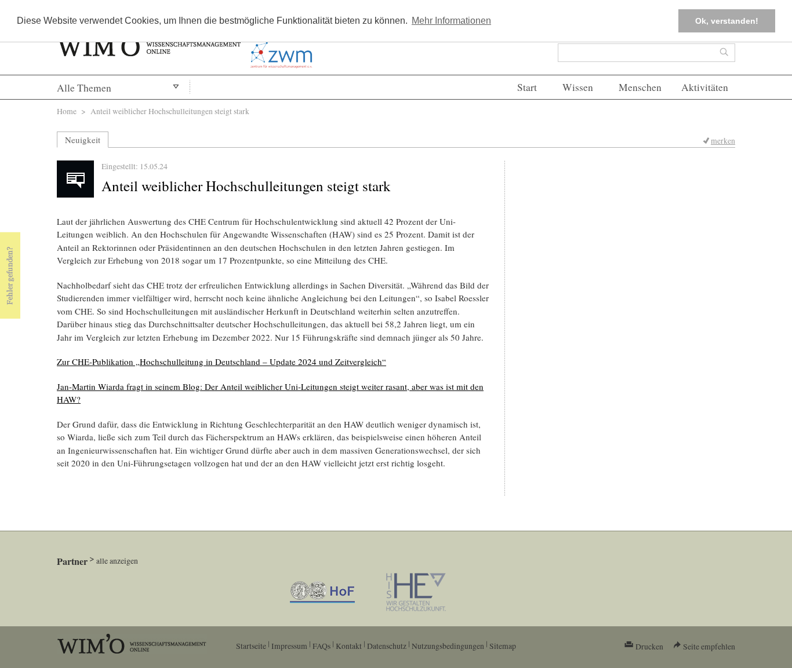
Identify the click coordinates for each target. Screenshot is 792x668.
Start (527, 87)
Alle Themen (84, 87)
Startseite (251, 645)
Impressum (289, 645)
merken (723, 140)
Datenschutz (386, 645)
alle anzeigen (117, 560)
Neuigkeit (82, 139)
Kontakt (349, 645)
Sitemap (502, 645)
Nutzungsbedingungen (448, 645)
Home (67, 110)
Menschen (640, 87)
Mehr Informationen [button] (451, 20)
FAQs (321, 645)
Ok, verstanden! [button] (726, 20)
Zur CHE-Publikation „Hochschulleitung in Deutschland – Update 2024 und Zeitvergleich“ (221, 361)
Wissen (577, 87)
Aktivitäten (704, 87)
